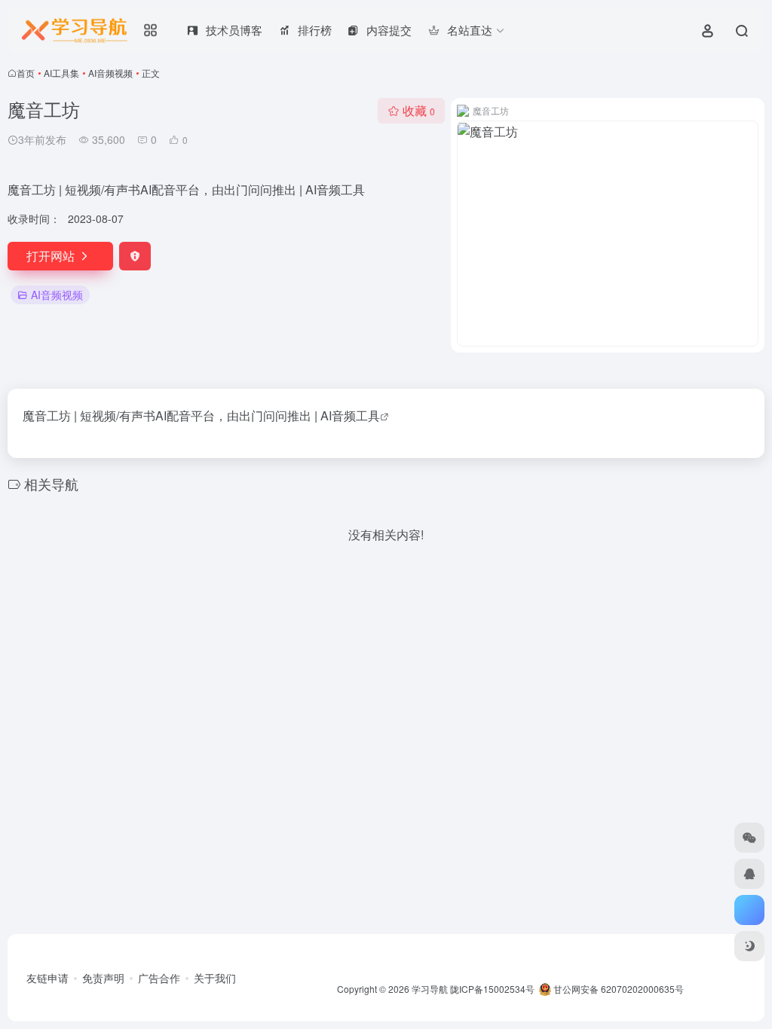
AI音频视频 (110, 72)
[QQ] (749, 874)
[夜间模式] (749, 946)
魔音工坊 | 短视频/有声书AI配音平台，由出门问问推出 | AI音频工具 (201, 415)
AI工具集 (61, 72)
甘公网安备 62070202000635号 (618, 988)
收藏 (419, 110)
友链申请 (47, 977)
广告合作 (159, 977)
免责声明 (103, 977)
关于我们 (215, 977)
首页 (26, 72)
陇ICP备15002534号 (492, 988)
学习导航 (430, 988)
